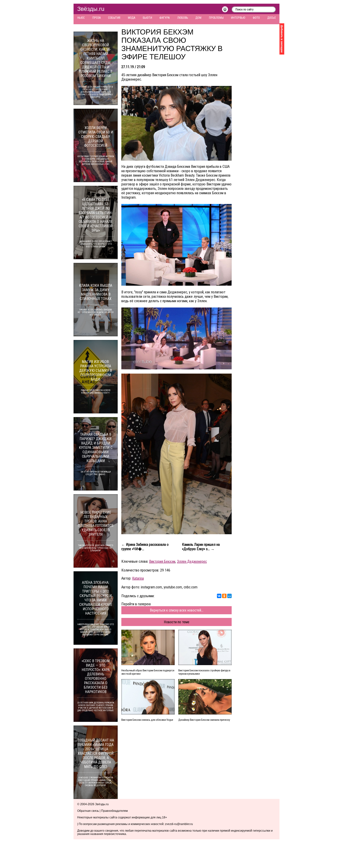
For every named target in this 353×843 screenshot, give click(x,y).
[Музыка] (227, 10)
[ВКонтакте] (219, 596)
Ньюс (81, 17)
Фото (256, 17)
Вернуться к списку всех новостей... (176, 610)
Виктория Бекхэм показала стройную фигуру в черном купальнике (204, 672)
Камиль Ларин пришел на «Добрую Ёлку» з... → (201, 546)
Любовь (182, 17)
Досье (271, 17)
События (114, 17)
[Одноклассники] (224, 596)
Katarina (138, 578)
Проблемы (216, 17)
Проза (96, 17)
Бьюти (147, 17)
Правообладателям (114, 810)
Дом (198, 17)
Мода (131, 17)
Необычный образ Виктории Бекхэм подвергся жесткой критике (147, 672)
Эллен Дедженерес (192, 561)
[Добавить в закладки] (281, 39)
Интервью (238, 17)
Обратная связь (88, 810)
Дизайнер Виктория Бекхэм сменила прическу (204, 719)
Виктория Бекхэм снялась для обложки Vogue (147, 719)
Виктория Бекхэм (162, 561)
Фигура (164, 17)
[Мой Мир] (229, 596)
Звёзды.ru (90, 9)
